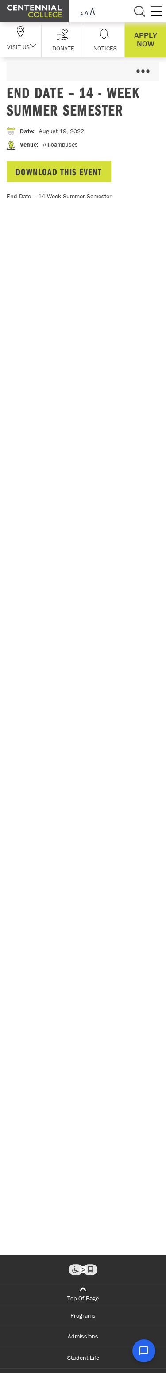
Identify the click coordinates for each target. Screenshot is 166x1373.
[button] (62, 40)
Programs (83, 1315)
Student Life (83, 1357)
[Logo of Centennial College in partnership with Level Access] (83, 1269)
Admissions (83, 1336)
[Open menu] (143, 71)
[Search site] (139, 11)
